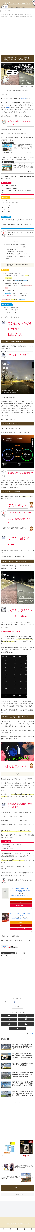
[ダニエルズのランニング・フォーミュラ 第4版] (5, 917)
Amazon (21, 898)
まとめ (7, 258)
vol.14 (7, 107)
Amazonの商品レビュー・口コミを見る (21, 895)
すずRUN (5, 955)
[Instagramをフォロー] (26, 1019)
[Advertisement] (17, 35)
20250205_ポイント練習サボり (15, 251)
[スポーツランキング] (13, 946)
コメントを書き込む (17, 1194)
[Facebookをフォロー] (9, 1019)
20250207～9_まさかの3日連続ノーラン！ (18, 256)
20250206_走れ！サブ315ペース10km (17, 254)
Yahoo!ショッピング (20, 905)
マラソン (27, 953)
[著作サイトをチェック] (9, 1015)
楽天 (21, 902)
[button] (17, 1007)
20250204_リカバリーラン (14, 249)
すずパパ (23, 98)
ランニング (20, 953)
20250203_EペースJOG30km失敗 (16, 247)
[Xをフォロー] (26, 1015)
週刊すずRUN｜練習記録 (8, 953)
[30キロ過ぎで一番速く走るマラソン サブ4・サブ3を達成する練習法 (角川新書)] (5, 893)
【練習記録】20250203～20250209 (15, 244)
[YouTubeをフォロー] (9, 1024)
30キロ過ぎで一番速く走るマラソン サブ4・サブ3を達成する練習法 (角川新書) (20, 890)
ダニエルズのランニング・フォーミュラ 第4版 (21, 914)
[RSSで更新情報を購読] (17, 1028)
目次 (15, 241)
